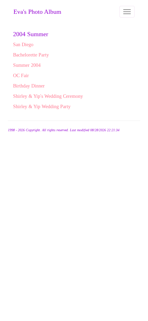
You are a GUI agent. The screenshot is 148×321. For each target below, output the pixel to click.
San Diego (23, 44)
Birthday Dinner (29, 86)
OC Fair (21, 75)
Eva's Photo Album (37, 11)
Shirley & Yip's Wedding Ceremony (48, 96)
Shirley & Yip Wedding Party (42, 106)
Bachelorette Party (31, 55)
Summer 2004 (27, 65)
